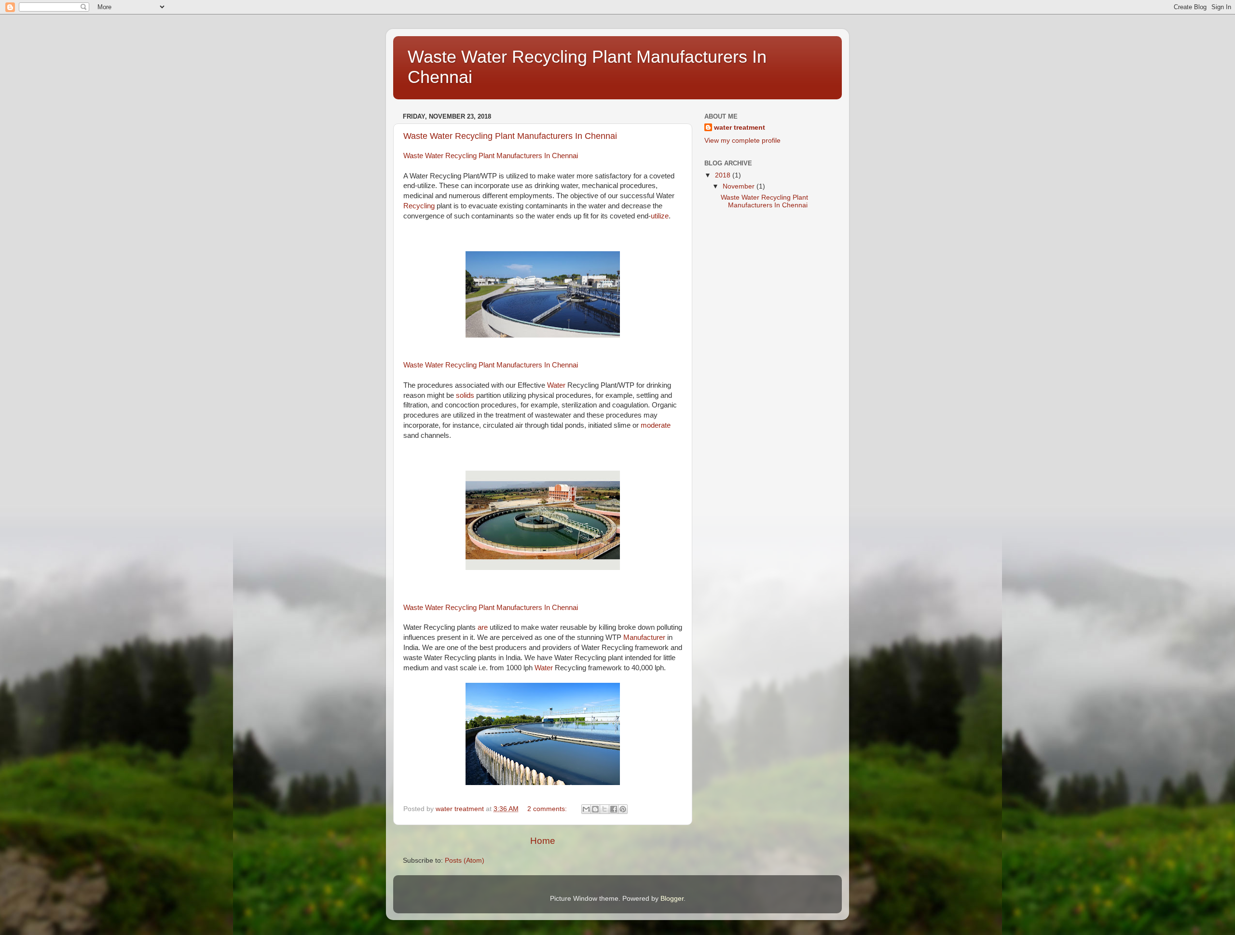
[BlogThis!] (595, 809)
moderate (656, 425)
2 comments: (548, 809)
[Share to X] (604, 809)
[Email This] (586, 809)
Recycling (420, 206)
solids (466, 395)
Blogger (672, 898)
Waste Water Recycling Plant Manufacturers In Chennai (510, 136)
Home (542, 841)
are (483, 627)
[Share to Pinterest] (623, 809)
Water (557, 385)
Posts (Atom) (464, 860)
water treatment (739, 127)
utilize (660, 216)
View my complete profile (742, 140)
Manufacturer (645, 637)
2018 (723, 175)
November (739, 186)
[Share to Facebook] (613, 809)
